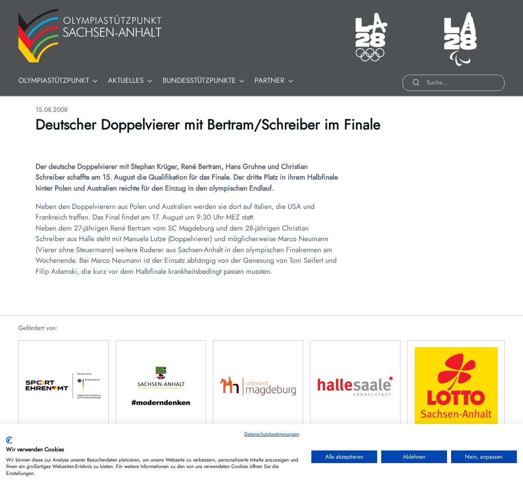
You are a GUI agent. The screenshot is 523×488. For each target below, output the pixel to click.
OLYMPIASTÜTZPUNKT (53, 80)
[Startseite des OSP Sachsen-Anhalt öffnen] (100, 35)
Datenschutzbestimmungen (271, 434)
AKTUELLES (126, 80)
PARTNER (269, 80)
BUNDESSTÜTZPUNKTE (199, 80)
